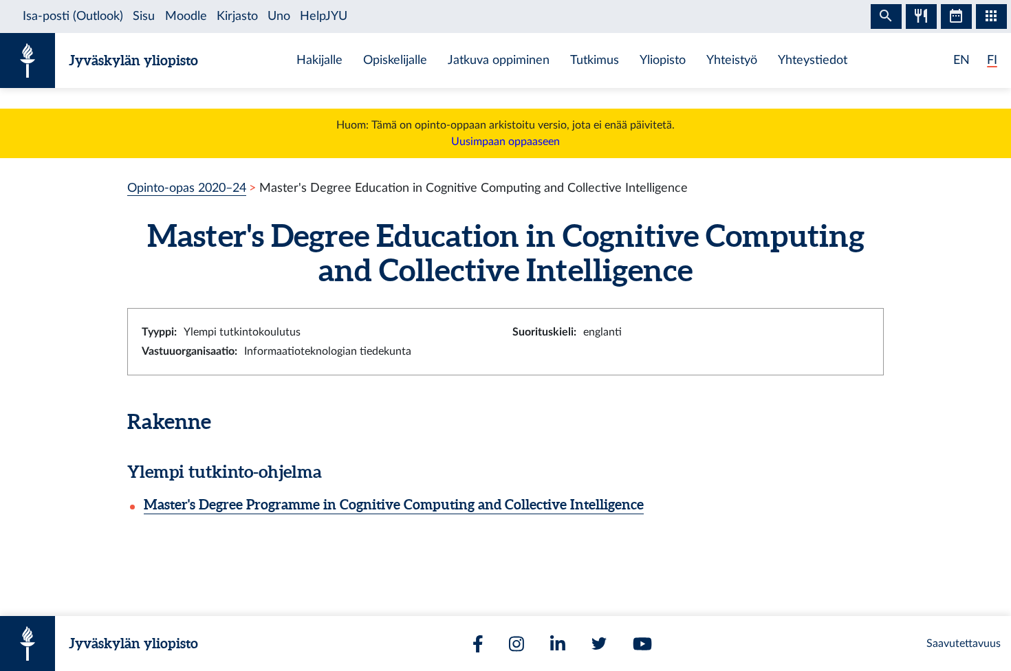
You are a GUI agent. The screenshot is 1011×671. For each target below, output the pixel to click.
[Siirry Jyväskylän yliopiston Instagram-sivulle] (516, 643)
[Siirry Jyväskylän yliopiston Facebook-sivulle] (477, 643)
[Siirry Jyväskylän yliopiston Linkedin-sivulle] (557, 643)
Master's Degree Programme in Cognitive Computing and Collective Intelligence (394, 504)
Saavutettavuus (963, 643)
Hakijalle (319, 60)
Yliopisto (663, 60)
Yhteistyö (731, 60)
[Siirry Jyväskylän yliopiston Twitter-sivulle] (599, 643)
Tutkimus (594, 60)
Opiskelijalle (395, 60)
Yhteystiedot (812, 60)
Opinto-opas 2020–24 (186, 188)
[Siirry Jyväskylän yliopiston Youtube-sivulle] (642, 643)
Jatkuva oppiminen (499, 60)
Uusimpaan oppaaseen (505, 141)
